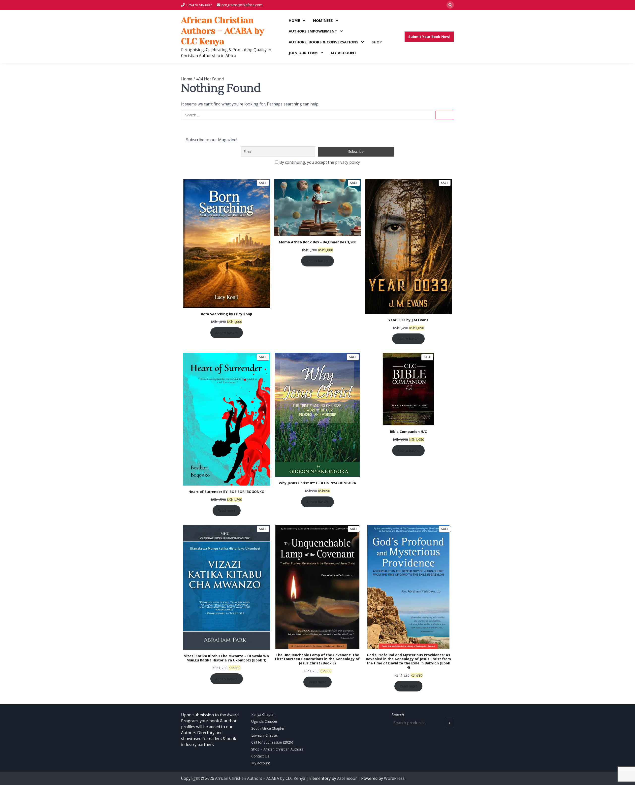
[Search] (450, 5)
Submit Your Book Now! (429, 36)
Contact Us (260, 756)
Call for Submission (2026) (272, 742)
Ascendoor (347, 778)
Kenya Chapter (263, 714)
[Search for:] (308, 115)
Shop (377, 41)
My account (343, 52)
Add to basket (226, 332)
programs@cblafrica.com (242, 4)
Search (397, 715)
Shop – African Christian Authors (277, 749)
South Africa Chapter (268, 728)
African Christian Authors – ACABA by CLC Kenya (222, 30)
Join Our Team (303, 52)
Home (294, 20)
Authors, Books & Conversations (323, 41)
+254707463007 (199, 4)
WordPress (394, 778)
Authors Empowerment (313, 31)
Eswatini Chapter (264, 735)
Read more (226, 510)
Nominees (323, 20)
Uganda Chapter (264, 721)
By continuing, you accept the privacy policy (319, 162)
